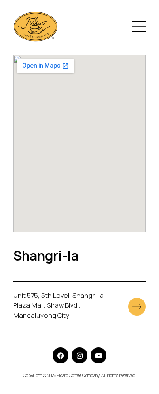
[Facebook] (60, 355)
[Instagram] (79, 355)
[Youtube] (98, 355)
